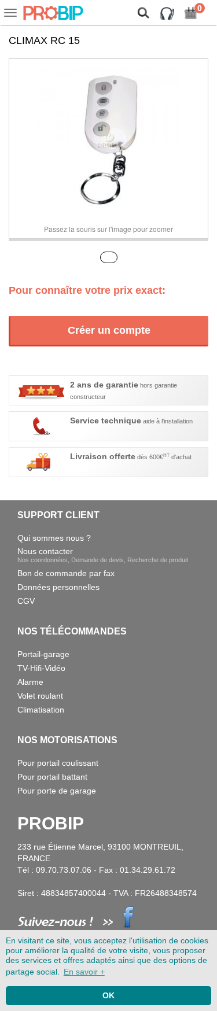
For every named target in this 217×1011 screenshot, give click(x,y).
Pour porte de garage (56, 790)
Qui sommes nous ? (54, 538)
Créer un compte (109, 330)
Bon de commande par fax (66, 573)
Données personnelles (58, 587)
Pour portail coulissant (57, 763)
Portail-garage (43, 654)
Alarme (30, 682)
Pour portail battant (52, 776)
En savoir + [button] (84, 971)
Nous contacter (102, 555)
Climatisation (40, 709)
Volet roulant (40, 695)
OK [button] (108, 995)
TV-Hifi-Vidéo (41, 668)
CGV (26, 601)
